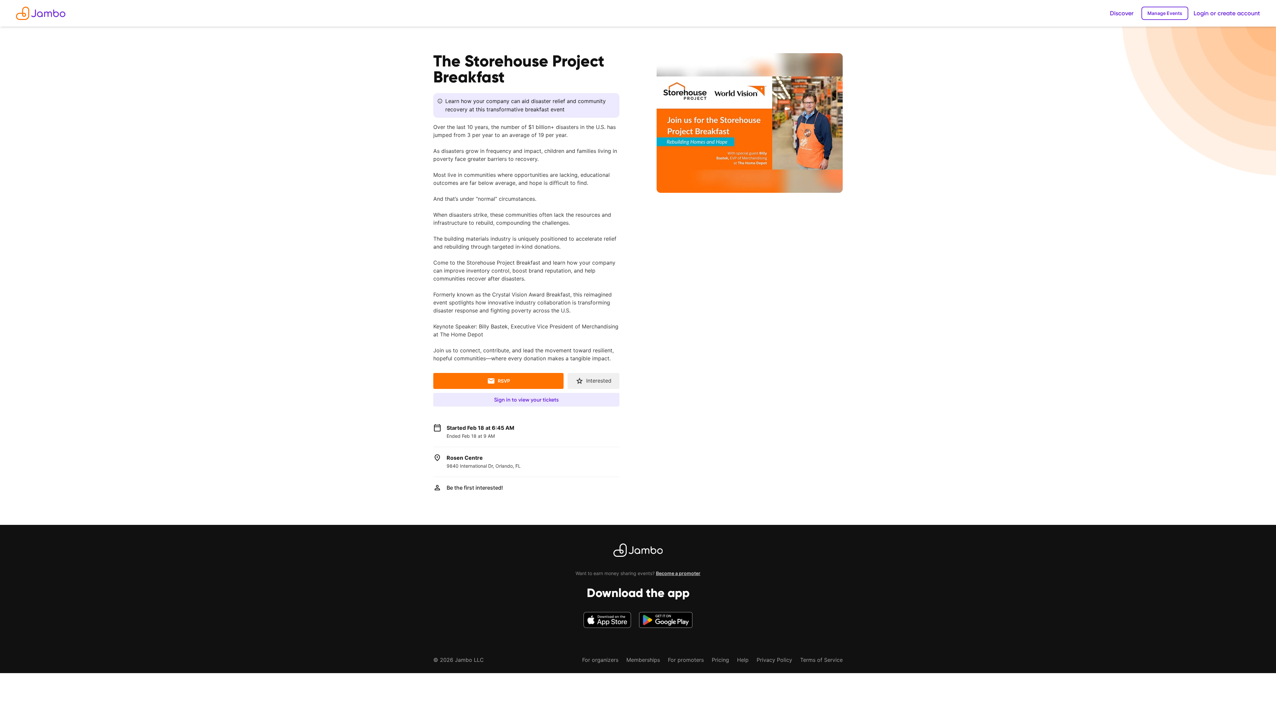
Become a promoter (678, 573)
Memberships (643, 660)
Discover (1121, 13)
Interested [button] (598, 380)
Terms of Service (821, 660)
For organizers (600, 660)
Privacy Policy (774, 660)
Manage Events (1164, 13)
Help (743, 660)
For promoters (686, 660)
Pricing (720, 660)
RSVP (504, 381)
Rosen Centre (465, 457)
